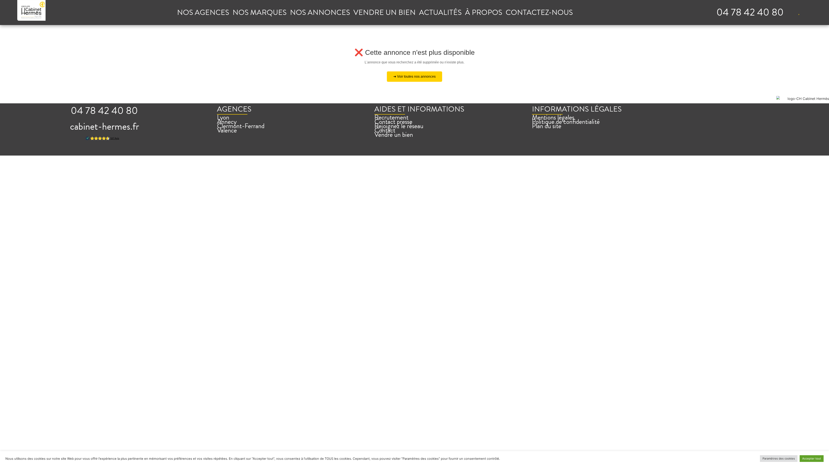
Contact (384, 130)
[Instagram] (104, 150)
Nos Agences (203, 12)
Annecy (227, 122)
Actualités (440, 12)
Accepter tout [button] (811, 458)
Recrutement (391, 117)
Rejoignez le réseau (398, 126)
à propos (483, 12)
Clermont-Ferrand (240, 126)
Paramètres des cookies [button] (779, 458)
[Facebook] (94, 150)
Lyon (223, 117)
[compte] (790, 12)
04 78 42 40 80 (750, 12)
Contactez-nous (539, 12)
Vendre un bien (384, 12)
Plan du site (546, 126)
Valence (227, 130)
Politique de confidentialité (566, 122)
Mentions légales (553, 117)
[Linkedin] (115, 150)
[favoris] (799, 12)
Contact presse (393, 122)
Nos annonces (320, 12)
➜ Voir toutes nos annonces (414, 76)
